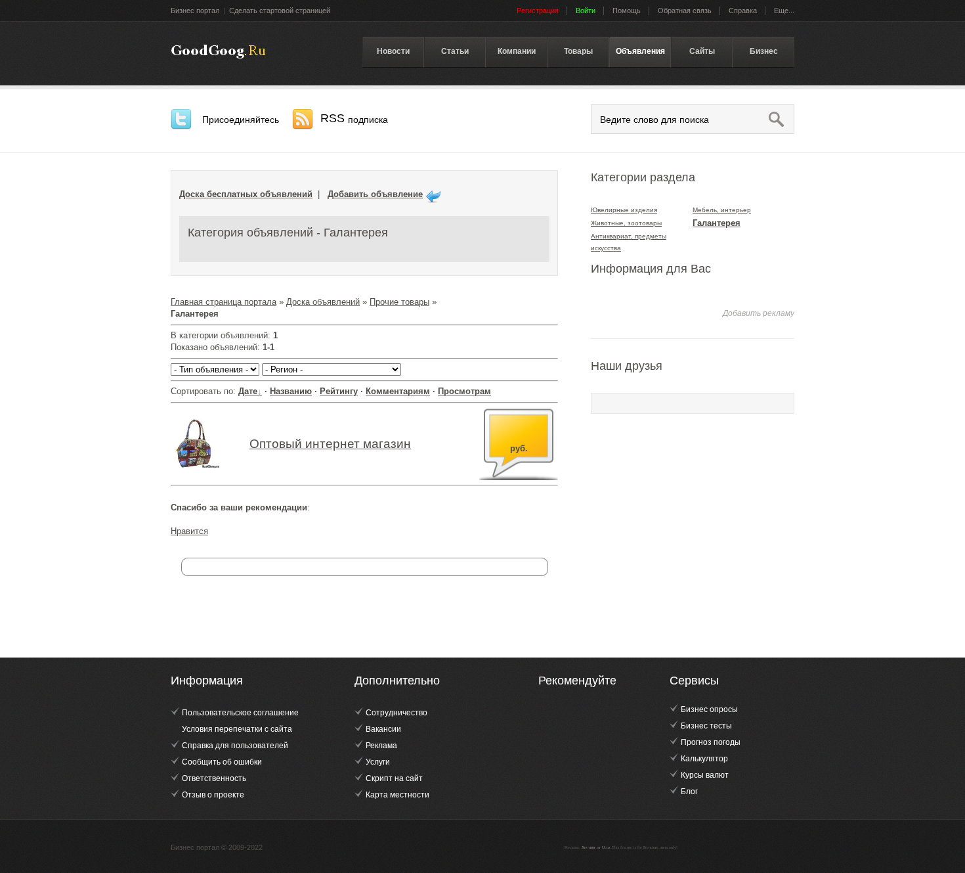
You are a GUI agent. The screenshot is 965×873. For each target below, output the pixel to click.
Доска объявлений (323, 302)
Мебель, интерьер (722, 209)
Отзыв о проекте (213, 794)
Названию (291, 391)
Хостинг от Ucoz (596, 847)
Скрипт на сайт (394, 778)
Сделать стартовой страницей (279, 10)
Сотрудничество (396, 712)
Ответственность (214, 778)
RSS (354, 118)
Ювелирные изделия (624, 209)
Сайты (702, 51)
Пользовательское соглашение (240, 712)
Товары (578, 51)
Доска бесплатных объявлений (245, 194)
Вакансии (383, 729)
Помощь (626, 10)
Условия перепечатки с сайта (237, 729)
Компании (517, 51)
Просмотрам (464, 391)
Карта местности (397, 794)
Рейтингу (339, 391)
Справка (743, 10)
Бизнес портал (195, 10)
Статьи (455, 51)
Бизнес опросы (709, 709)
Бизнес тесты (706, 725)
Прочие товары (399, 302)
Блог (689, 791)
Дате (247, 391)
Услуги (378, 762)
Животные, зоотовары (626, 223)
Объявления (640, 51)
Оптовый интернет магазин (330, 444)
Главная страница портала (223, 302)
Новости (393, 51)
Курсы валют (705, 775)
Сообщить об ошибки (222, 762)
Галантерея (716, 223)
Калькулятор (704, 758)
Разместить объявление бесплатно (218, 51)
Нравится (189, 531)
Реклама (381, 745)
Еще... (784, 10)
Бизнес (764, 51)
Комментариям (398, 391)
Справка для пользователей (235, 745)
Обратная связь (685, 10)
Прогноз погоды (710, 742)
